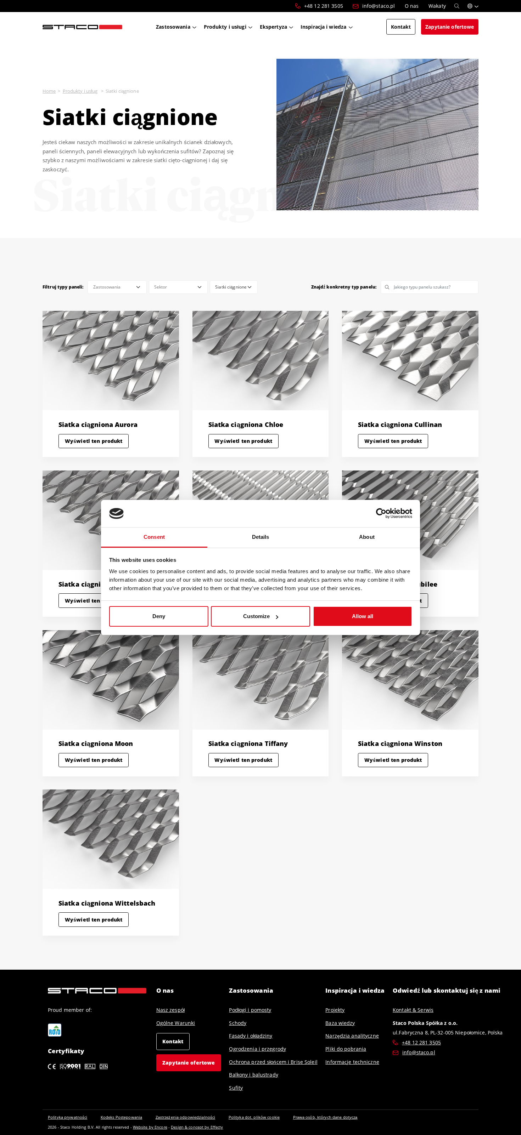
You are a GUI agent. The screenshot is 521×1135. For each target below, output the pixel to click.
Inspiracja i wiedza (355, 990)
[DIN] (104, 1066)
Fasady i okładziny (250, 1035)
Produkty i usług (80, 91)
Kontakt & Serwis (413, 1009)
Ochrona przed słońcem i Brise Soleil (273, 1062)
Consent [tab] (154, 537)
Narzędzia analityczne (352, 1035)
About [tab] (367, 537)
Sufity (236, 1087)
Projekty (334, 1009)
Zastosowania (251, 990)
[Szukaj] (457, 6)
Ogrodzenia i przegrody (257, 1048)
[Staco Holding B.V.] (82, 27)
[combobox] (117, 287)
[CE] (52, 1066)
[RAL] (90, 1066)
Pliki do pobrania (345, 1048)
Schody (237, 1023)
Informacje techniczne (352, 1062)
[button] (472, 6)
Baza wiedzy (340, 1023)
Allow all (362, 616)
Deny (158, 616)
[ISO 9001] (70, 1066)
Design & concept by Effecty (197, 1127)
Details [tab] (260, 537)
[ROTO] (54, 1030)
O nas (165, 990)
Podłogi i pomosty (250, 1009)
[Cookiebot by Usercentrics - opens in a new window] (381, 513)
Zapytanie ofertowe (188, 1062)
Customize (256, 616)
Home (49, 91)
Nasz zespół (170, 1009)
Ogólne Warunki (175, 1023)
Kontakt (172, 1041)
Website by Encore (150, 1127)
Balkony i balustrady (253, 1074)
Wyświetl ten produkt (93, 441)
